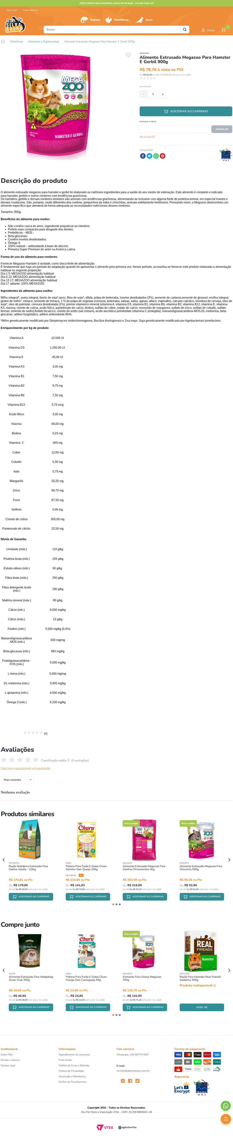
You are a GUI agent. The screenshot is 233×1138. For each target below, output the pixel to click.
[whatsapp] (156, 156)
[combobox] (116, 29)
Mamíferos (121, 20)
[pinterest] (162, 156)
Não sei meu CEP (147, 136)
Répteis (95, 20)
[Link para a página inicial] (3, 41)
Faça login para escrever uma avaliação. (26, 768)
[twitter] (149, 156)
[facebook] (143, 156)
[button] (4, 859)
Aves (149, 20)
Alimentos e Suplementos (43, 41)
